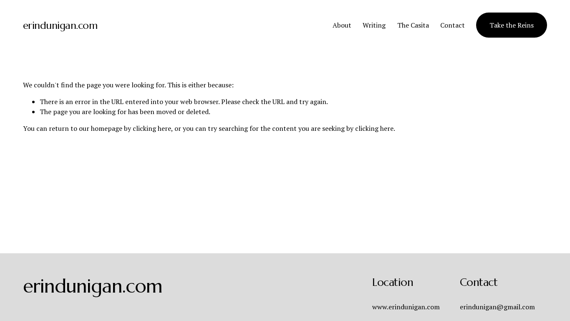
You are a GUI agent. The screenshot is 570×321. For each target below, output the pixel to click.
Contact (452, 25)
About (342, 25)
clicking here (152, 128)
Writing (374, 25)
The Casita (413, 25)
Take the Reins (511, 25)
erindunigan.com (60, 25)
